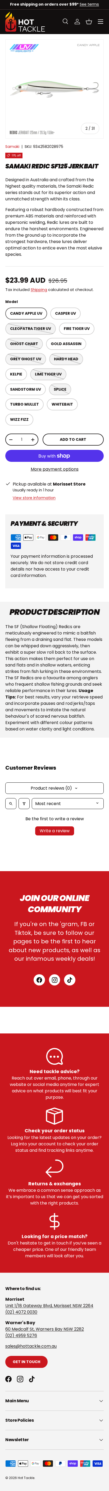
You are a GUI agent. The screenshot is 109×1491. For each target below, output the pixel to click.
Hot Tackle (26, 1478)
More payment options (55, 469)
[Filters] (24, 803)
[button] (89, 21)
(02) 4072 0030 (21, 1312)
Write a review (55, 831)
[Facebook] (39, 980)
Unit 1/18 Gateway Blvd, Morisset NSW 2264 (49, 1306)
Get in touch (26, 1361)
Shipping (39, 289)
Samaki (12, 146)
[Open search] (10, 803)
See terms (89, 4)
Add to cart (73, 439)
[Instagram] (54, 980)
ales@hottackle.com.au (32, 1346)
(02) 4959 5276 (21, 1335)
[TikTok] (69, 980)
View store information (34, 497)
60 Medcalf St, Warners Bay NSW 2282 (44, 1329)
